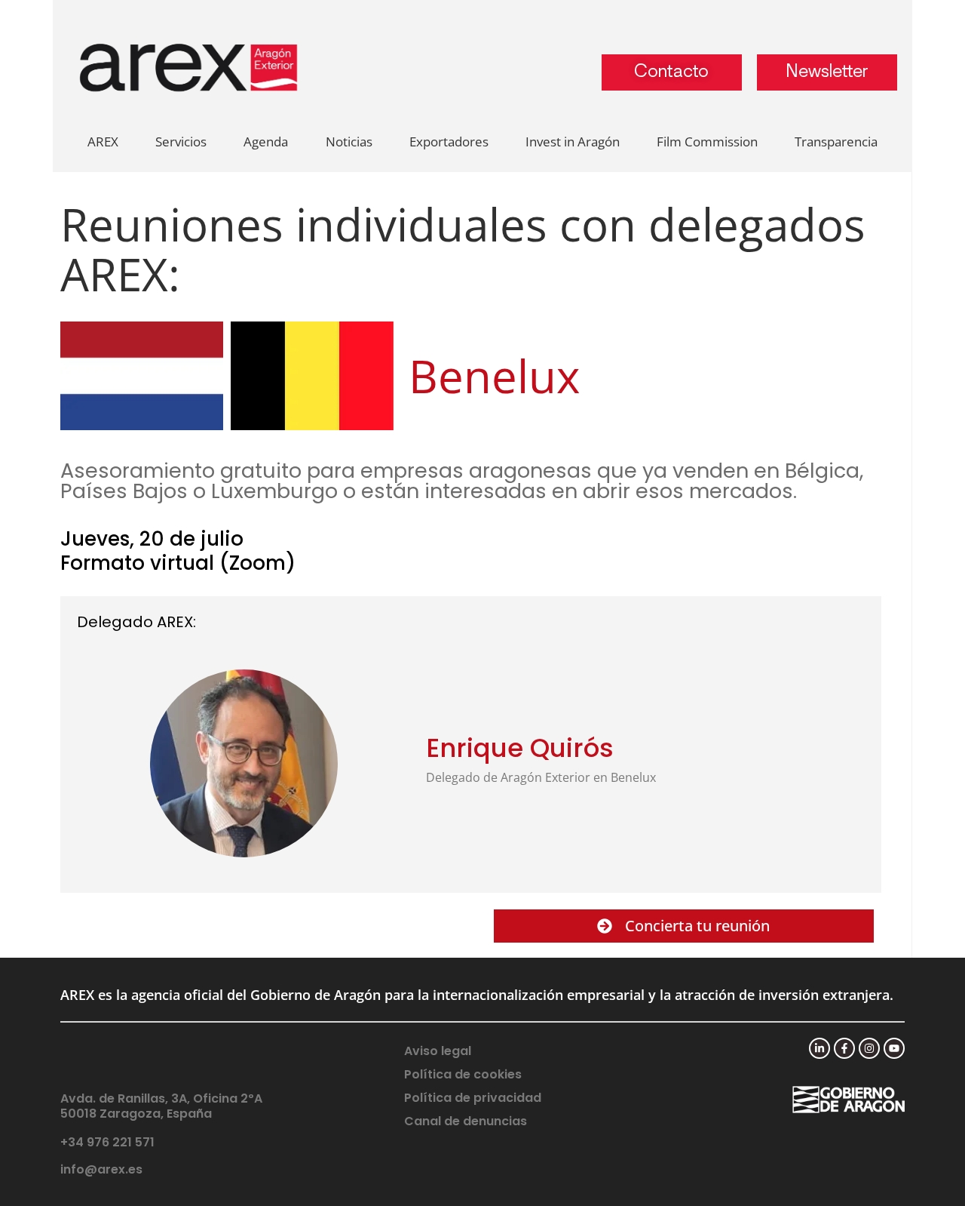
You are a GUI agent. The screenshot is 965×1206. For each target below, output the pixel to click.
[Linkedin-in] (819, 1048)
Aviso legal (437, 1051)
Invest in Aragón (572, 141)
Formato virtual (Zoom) (178, 563)
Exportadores (449, 141)
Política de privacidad (472, 1097)
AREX (102, 141)
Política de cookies (463, 1074)
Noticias (349, 141)
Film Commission (707, 141)
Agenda (266, 141)
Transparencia (836, 141)
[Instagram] (869, 1048)
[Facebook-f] (844, 1048)
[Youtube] (894, 1048)
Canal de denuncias (465, 1121)
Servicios (181, 141)
